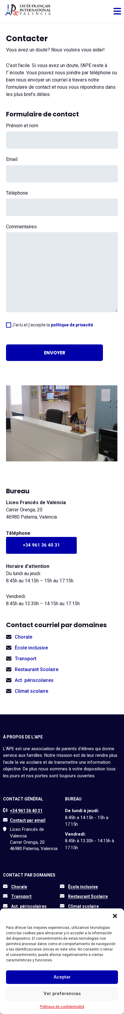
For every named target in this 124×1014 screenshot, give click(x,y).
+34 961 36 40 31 (41, 545)
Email (11, 159)
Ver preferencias (62, 993)
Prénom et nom (22, 125)
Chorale (23, 637)
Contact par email (27, 820)
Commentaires (21, 227)
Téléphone (17, 193)
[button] (115, 916)
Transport (25, 658)
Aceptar (62, 977)
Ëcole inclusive (31, 648)
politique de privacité (72, 324)
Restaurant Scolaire (36, 669)
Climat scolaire (31, 691)
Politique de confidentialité (62, 1007)
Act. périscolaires (34, 680)
